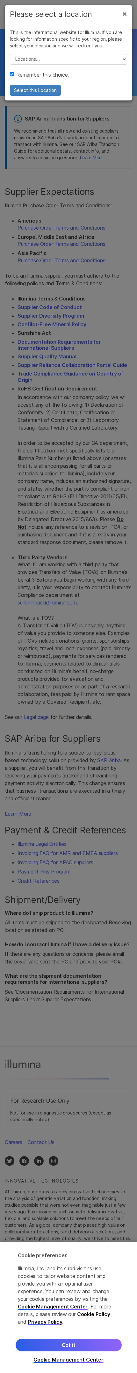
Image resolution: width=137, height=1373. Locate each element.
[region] (68, 1307)
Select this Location (35, 90)
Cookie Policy (93, 1314)
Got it (69, 1345)
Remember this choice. (42, 75)
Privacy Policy (45, 1322)
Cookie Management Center (53, 1306)
